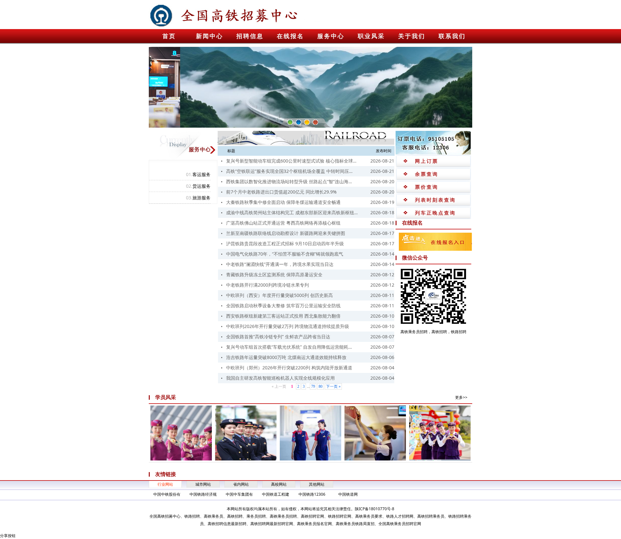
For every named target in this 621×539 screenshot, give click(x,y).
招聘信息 (250, 36)
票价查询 (426, 187)
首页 (169, 36)
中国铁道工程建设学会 (275, 494)
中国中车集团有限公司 (239, 494)
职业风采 (371, 36)
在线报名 (290, 36)
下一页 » (333, 386)
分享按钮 (8, 535)
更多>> (461, 397)
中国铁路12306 (312, 494)
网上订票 (426, 161)
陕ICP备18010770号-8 (374, 509)
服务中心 (330, 36)
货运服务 (198, 186)
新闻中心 (209, 36)
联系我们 (452, 36)
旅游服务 (198, 198)
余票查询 (426, 174)
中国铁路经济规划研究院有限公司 (203, 494)
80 (320, 386)
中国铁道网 (348, 494)
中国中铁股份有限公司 (166, 494)
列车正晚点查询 (435, 212)
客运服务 (198, 174)
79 (313, 386)
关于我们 (411, 36)
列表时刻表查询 (435, 199)
